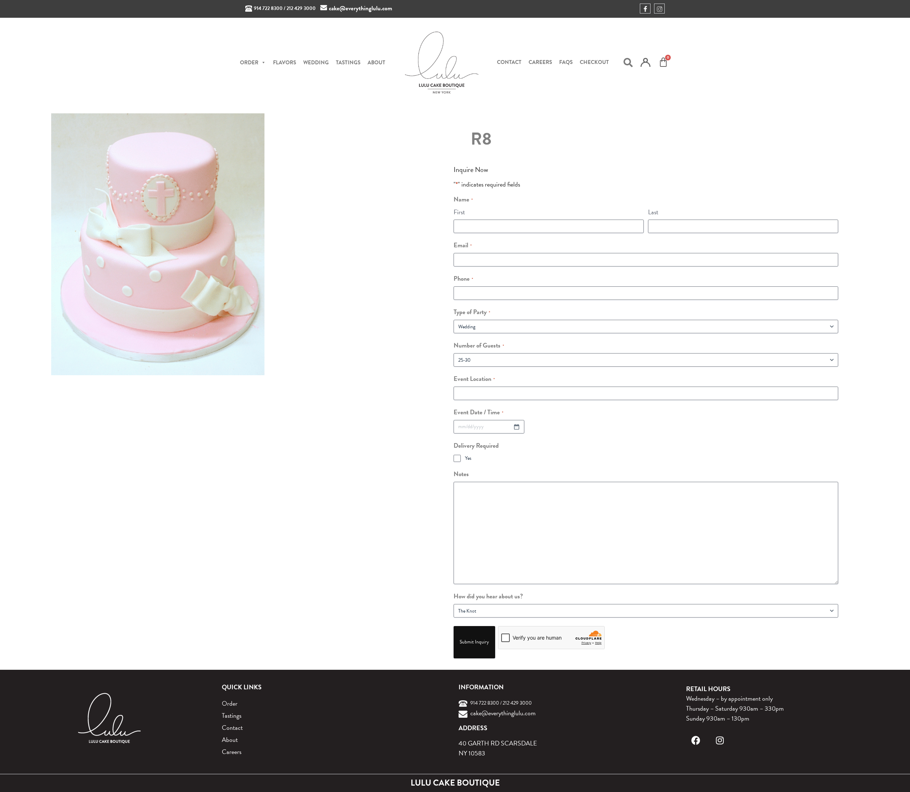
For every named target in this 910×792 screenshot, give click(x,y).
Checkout (594, 62)
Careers (540, 62)
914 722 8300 (268, 8)
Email (463, 245)
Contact (509, 62)
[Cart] (663, 62)
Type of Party (472, 312)
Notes (461, 474)
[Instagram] (720, 740)
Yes (468, 458)
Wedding (316, 62)
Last (653, 212)
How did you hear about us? (488, 596)
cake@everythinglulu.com (360, 8)
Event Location (474, 378)
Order (229, 703)
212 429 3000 (301, 8)
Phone (463, 278)
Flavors (284, 62)
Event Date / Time (478, 412)
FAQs (566, 62)
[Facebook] (696, 740)
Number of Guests (479, 345)
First (459, 212)
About (376, 62)
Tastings (348, 62)
